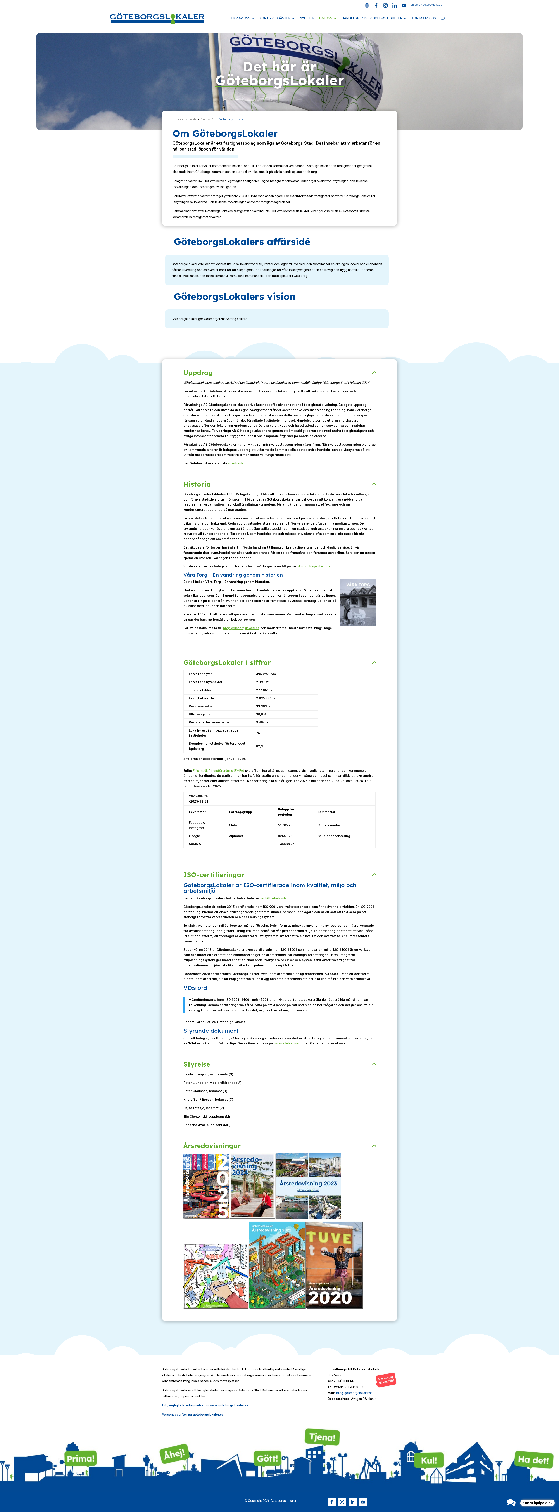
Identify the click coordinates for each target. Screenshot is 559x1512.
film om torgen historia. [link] (314, 566)
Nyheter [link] (307, 18)
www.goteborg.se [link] (286, 1043)
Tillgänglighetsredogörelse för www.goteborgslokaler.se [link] (205, 1405)
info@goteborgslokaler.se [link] (241, 628)
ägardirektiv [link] (236, 463)
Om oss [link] (325, 18)
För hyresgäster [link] (275, 18)
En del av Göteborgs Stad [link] (426, 4)
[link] (367, 6)
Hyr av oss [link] (240, 18)
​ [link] (216, 1308)
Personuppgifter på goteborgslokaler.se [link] (193, 1414)
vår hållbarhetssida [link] (273, 898)
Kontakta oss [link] (423, 18)
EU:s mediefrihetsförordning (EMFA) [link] (218, 771)
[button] (332, 1502)
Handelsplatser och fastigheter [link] (372, 18)
